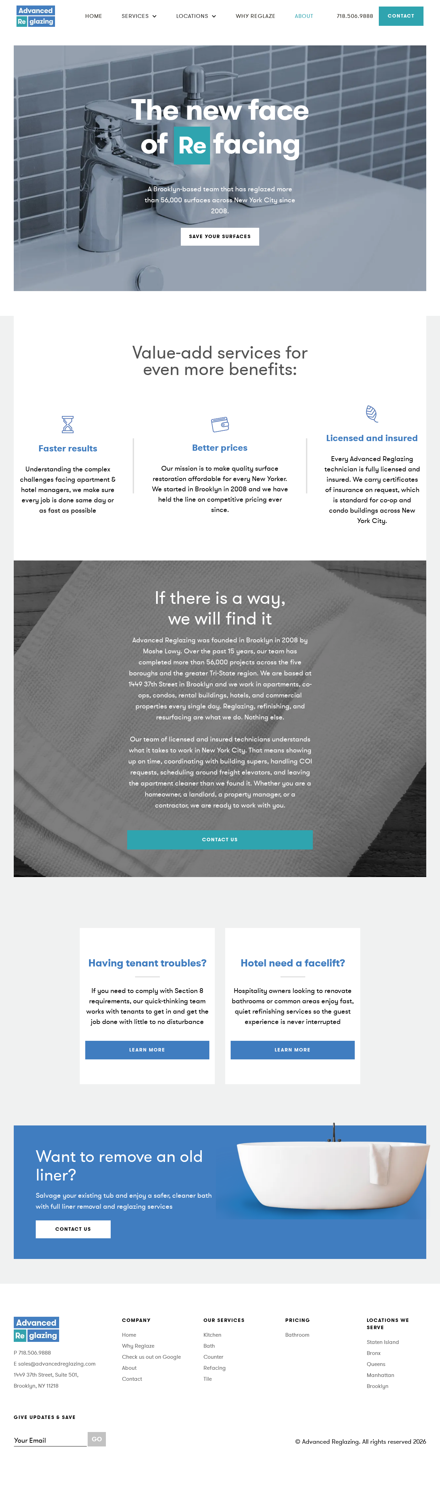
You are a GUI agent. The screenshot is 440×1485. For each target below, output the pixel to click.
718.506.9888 (355, 16)
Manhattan (380, 1375)
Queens (376, 1364)
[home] (35, 16)
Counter (213, 1357)
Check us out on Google (151, 1357)
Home (93, 16)
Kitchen (212, 1335)
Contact (401, 16)
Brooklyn (377, 1386)
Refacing (215, 1368)
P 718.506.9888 (32, 1353)
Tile (208, 1379)
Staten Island (383, 1342)
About (304, 16)
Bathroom (297, 1335)
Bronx (374, 1353)
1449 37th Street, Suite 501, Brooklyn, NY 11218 (46, 1380)
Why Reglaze (256, 16)
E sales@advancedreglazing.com (55, 1364)
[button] (139, 16)
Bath (209, 1346)
